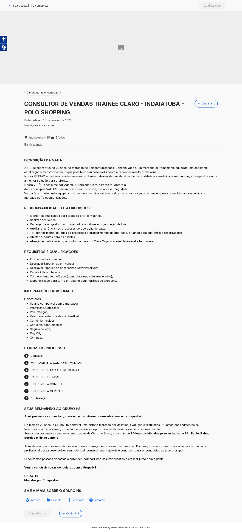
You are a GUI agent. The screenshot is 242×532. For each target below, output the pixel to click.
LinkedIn (56, 499)
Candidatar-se (212, 5)
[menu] (232, 5)
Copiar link (208, 103)
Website (35, 499)
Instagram (99, 499)
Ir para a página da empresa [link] (30, 5)
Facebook (78, 499)
